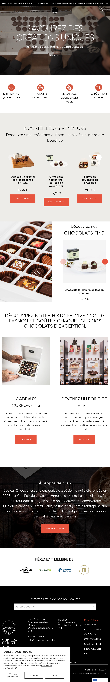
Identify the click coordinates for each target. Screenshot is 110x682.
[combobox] (100, 680)
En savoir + (84, 439)
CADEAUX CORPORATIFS (92, 637)
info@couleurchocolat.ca (42, 640)
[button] (101, 9)
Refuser (54, 675)
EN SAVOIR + (26, 439)
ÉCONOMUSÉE (92, 629)
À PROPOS (90, 624)
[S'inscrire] (93, 607)
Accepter (34, 675)
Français (100, 680)
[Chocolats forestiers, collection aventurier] (56, 160)
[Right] (99, 157)
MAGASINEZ (55, 56)
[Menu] (4, 9)
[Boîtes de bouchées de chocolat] (90, 160)
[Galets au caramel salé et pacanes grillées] (23, 160)
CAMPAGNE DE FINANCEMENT (93, 646)
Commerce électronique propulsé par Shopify (88, 673)
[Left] (11, 157)
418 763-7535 (36, 636)
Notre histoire (54, 528)
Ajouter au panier (23, 199)
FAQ (86, 653)
